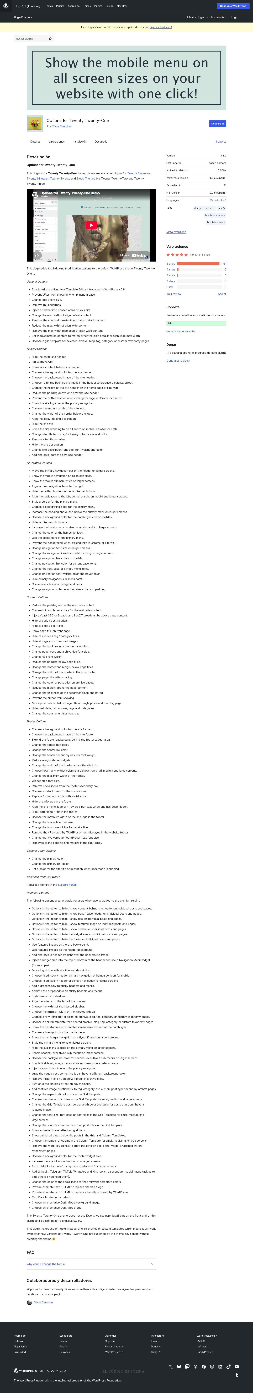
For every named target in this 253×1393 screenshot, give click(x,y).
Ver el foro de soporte (180, 331)
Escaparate (66, 1335)
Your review (173, 294)
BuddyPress (205, 1352)
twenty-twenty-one (215, 215)
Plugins (64, 1346)
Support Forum (67, 884)
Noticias (18, 1341)
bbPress (203, 1346)
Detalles (35, 141)
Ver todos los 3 (218, 200)
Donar (156, 1346)
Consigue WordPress (233, 5)
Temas (63, 1341)
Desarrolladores (114, 1346)
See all (222, 294)
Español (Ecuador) (56, 1371)
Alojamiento (20, 1346)
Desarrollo (101, 141)
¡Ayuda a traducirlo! (161, 27)
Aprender (110, 1335)
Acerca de (20, 1335)
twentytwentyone (216, 222)
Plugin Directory (23, 17)
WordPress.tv (114, 1352)
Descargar (217, 123)
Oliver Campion (61, 126)
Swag (155, 1352)
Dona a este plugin (178, 360)
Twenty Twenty (60, 178)
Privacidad (20, 1352)
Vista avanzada (176, 232)
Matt (201, 1341)
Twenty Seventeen (139, 173)
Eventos (155, 1341)
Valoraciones (57, 141)
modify (221, 208)
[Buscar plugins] (50, 38)
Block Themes (86, 178)
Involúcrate (157, 1335)
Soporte (221, 141)
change (198, 208)
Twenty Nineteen (38, 178)
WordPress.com (207, 1335)
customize (209, 208)
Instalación (80, 141)
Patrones (65, 1352)
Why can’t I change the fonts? (46, 1264)
